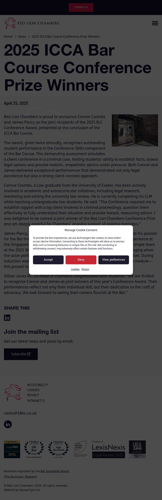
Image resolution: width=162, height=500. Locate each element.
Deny (81, 259)
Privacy (85, 269)
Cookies (75, 269)
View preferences (113, 259)
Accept (48, 259)
